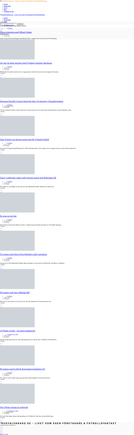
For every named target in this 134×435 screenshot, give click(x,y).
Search (20, 24)
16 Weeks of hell (8, 11)
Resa (5, 9)
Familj (5, 8)
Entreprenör (7, 6)
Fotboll (6, 4)
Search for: (3, 22)
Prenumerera (4, 34)
